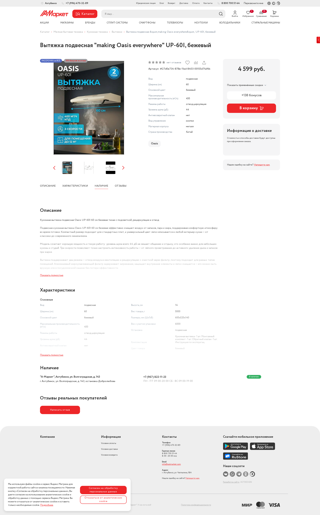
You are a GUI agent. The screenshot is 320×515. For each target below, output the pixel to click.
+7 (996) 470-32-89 (171, 443)
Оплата (196, 3)
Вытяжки (117, 32)
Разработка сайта (231, 482)
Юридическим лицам (146, 3)
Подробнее (46, 505)
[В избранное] (187, 62)
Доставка (183, 3)
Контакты (208, 3)
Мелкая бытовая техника (68, 32)
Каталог (45, 32)
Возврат (171, 3)
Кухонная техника (97, 32)
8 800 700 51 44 (169, 453)
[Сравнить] (195, 62)
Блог (162, 3)
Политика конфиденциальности (196, 505)
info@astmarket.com (171, 464)
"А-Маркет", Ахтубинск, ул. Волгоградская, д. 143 (70, 377)
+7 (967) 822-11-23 (154, 377)
